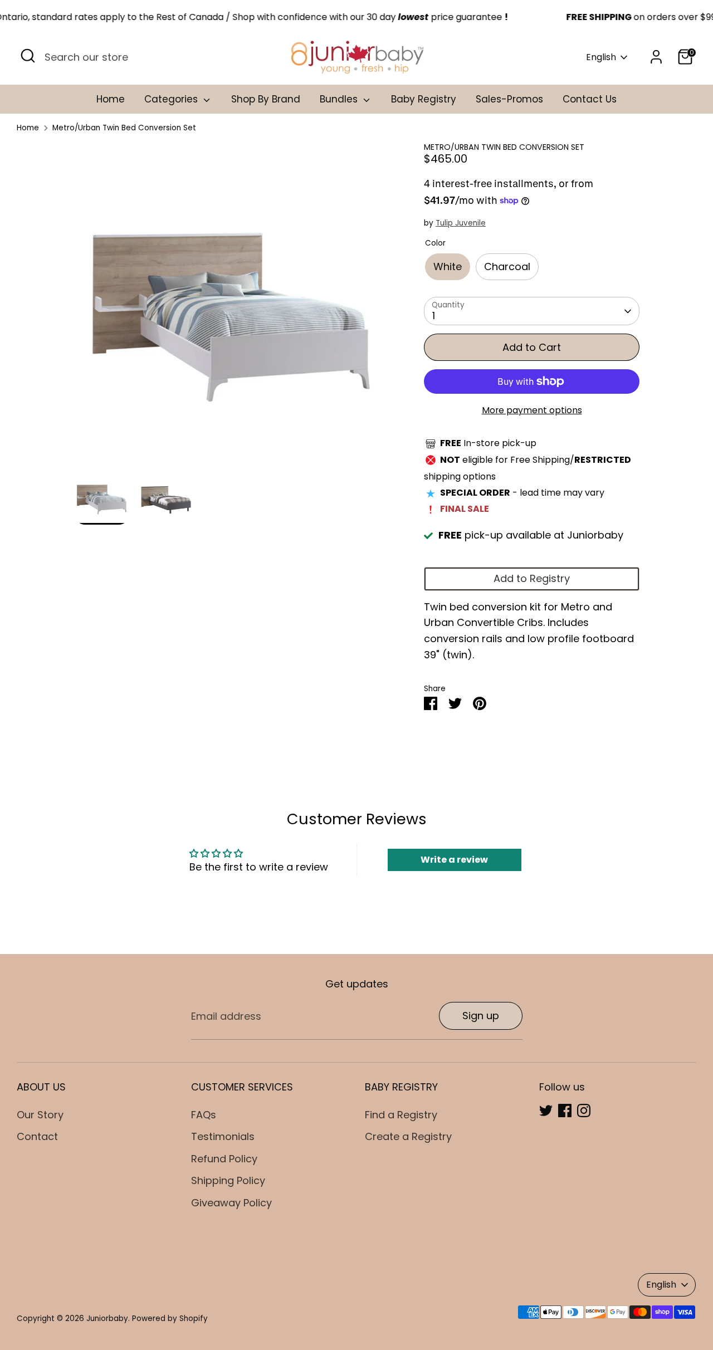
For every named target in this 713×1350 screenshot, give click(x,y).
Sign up (480, 1016)
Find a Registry (401, 1115)
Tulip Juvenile (461, 223)
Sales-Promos (509, 99)
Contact (37, 1136)
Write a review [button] (454, 859)
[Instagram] (583, 1110)
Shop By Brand (265, 99)
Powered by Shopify (170, 1318)
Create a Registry (408, 1136)
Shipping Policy (228, 1180)
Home (110, 99)
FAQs (203, 1115)
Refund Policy (224, 1159)
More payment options (532, 410)
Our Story (40, 1115)
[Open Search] (28, 56)
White (447, 266)
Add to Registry (532, 578)
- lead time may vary (522, 492)
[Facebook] (565, 1110)
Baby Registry (423, 99)
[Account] (656, 57)
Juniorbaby (107, 1318)
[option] (232, 305)
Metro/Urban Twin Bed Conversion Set (124, 128)
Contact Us (590, 99)
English (601, 57)
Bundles (340, 99)
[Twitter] (546, 1110)
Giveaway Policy (231, 1203)
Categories (172, 99)
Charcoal (507, 266)
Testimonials (223, 1136)
